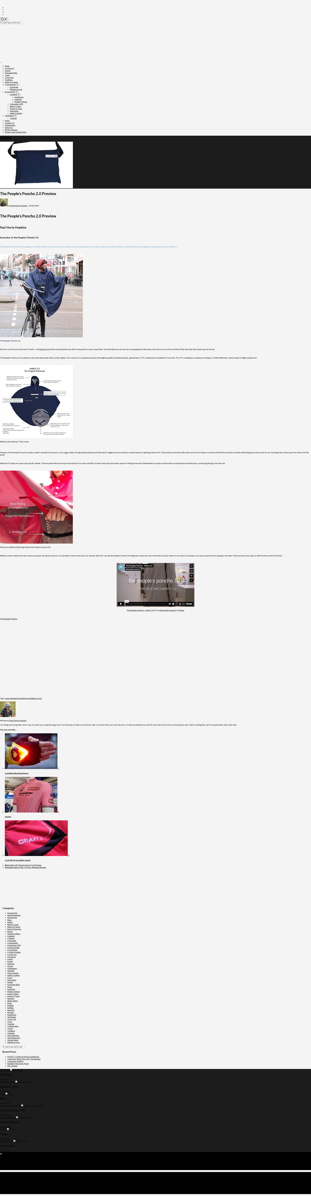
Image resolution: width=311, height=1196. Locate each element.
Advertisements (14, 915)
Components (10, 84)
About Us (9, 127)
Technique (9, 115)
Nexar (2, 1094)
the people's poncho (167, 610)
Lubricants (14, 111)
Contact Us (9, 123)
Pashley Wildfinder (8, 1117)
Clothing (13, 94)
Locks (9, 977)
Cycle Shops (12, 950)
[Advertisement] (155, 42)
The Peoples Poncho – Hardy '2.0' (141, 610)
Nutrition (11, 989)
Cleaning (11, 936)
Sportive (10, 1010)
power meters (13, 994)
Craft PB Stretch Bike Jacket (18, 860)
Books (10, 931)
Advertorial (12, 917)
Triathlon (9, 80)
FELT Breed (12, 1066)
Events (10, 959)
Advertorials (10, 125)
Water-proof (36, 698)
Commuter (11, 940)
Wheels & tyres (16, 89)
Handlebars (12, 968)
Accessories (10, 92)
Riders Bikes (12, 1001)
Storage (10, 1012)
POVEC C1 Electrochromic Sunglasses (23, 1056)
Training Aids (12, 1026)
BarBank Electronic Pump (18, 1063)
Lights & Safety (16, 113)
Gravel (7, 70)
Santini (8, 816)
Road (7, 66)
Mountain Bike (11, 73)
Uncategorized (13, 1038)
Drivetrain (14, 87)
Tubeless (11, 1033)
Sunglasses (19, 97)
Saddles (10, 1005)
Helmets (18, 99)
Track (7, 75)
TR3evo (3, 1129)
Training (13, 118)
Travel (10, 1028)
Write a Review (11, 130)
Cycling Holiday (14, 952)
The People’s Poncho (8, 619)
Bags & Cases (15, 106)
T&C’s (7, 1169)
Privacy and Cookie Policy (16, 132)
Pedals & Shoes (21, 102)
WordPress (15, 1182)
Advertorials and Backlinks (16, 1157)
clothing (12, 698)
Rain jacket (26, 698)
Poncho (19, 698)
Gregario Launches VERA (10, 1105)
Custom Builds (13, 947)
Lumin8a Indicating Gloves (16, 773)
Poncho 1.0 (44, 349)
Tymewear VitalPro (15, 1061)
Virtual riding (12, 1040)
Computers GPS (16, 104)
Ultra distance (13, 1035)
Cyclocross (9, 68)
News (7, 120)
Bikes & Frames (11, 82)
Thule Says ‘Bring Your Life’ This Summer (24, 1059)
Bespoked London (7, 1082)
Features (10, 964)
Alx (30, 1182)
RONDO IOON (6, 1141)
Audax (10, 922)
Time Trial (9, 77)
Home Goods (12, 973)
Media (10, 982)
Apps (9, 920)
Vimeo (181, 610)
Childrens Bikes (13, 934)
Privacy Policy (11, 1166)
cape (7, 698)
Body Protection (14, 929)
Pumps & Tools (16, 108)
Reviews (10, 998)
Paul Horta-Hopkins (18, 205)
